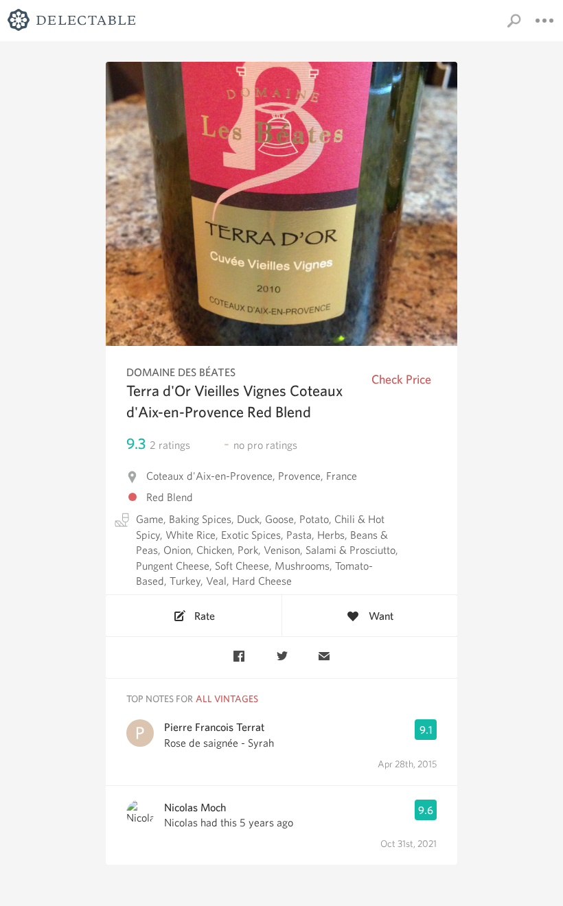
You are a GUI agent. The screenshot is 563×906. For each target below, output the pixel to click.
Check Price (401, 379)
